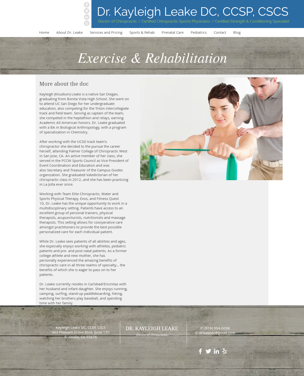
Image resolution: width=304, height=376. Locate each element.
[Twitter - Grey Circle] (87, 11)
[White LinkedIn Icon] (216, 351)
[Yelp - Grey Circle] (87, 23)
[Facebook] (87, 5)
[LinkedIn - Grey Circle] (87, 17)
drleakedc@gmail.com (217, 332)
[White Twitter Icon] (208, 351)
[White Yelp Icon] (224, 351)
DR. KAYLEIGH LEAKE (152, 328)
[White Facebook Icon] (200, 351)
